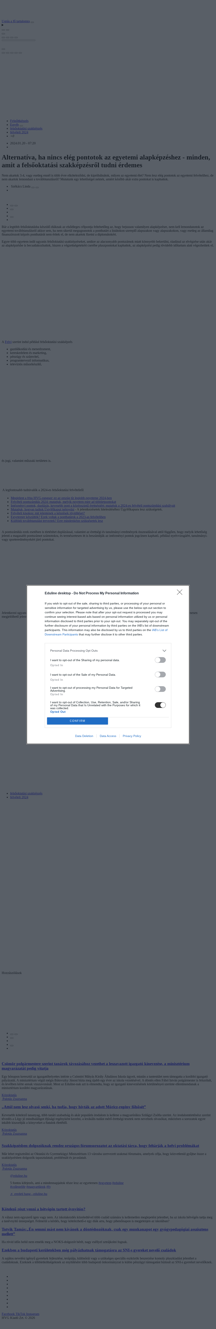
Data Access (108, 736)
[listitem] (108, 650)
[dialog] (108, 664)
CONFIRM (77, 720)
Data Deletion (84, 736)
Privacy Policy (132, 736)
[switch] (160, 660)
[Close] (181, 593)
